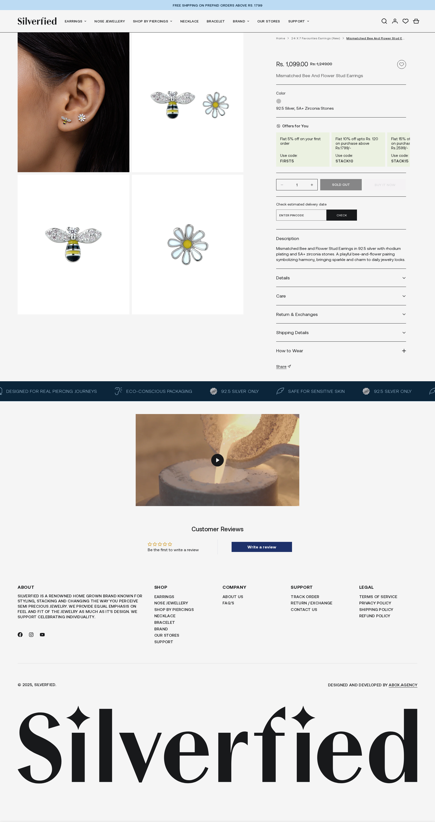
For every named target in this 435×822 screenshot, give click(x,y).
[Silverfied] (37, 21)
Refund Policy (374, 615)
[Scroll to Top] (425, 794)
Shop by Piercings (150, 21)
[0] (416, 21)
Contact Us (304, 609)
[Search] (384, 21)
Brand (239, 21)
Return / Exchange (311, 603)
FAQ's (228, 603)
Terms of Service (378, 596)
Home (280, 38)
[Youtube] (42, 634)
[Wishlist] (405, 21)
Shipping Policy (376, 609)
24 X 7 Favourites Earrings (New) (315, 38)
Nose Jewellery (109, 21)
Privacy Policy (375, 603)
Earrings (73, 21)
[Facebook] (20, 634)
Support (296, 21)
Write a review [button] (261, 546)
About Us (233, 596)
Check (342, 215)
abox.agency (403, 684)
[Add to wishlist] (401, 64)
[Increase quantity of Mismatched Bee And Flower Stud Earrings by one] (311, 184)
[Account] (395, 21)
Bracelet (216, 21)
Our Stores (268, 21)
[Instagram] (31, 634)
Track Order (305, 596)
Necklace (189, 21)
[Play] (217, 460)
